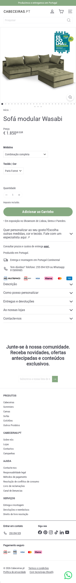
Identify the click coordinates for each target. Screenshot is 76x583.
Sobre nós (8, 439)
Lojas (6, 444)
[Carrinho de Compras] (61, 11)
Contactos (8, 448)
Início (6, 110)
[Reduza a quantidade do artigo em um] (6, 195)
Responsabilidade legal (14, 472)
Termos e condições (38, 568)
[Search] (69, 20)
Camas (6, 411)
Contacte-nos (10, 467)
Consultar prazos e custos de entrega (26, 246)
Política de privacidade (14, 572)
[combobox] (38, 20)
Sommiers (8, 406)
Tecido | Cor (10, 163)
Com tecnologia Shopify (41, 572)
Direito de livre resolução (15, 514)
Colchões (8, 420)
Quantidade (9, 188)
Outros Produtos (11, 425)
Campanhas (9, 453)
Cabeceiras (8, 402)
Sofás (6, 416)
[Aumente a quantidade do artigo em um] (19, 195)
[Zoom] (70, 97)
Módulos (8, 147)
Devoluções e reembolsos (16, 509)
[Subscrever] (55, 379)
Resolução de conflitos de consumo (21, 481)
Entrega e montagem (13, 505)
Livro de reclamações (14, 486)
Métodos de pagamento (15, 476)
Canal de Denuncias (12, 490)
